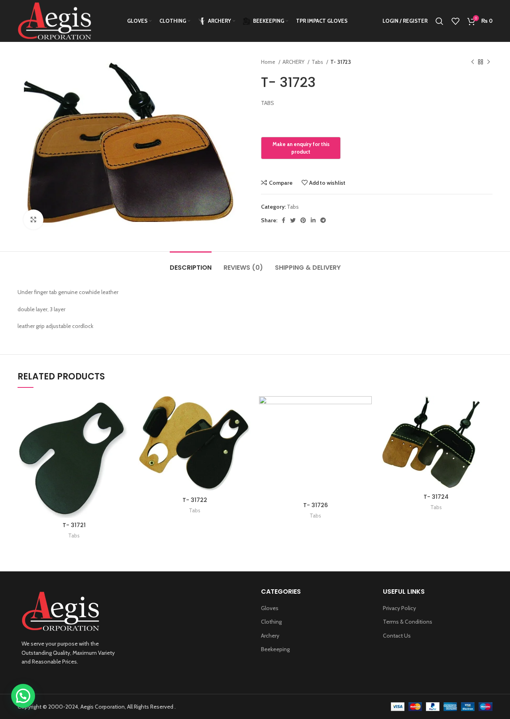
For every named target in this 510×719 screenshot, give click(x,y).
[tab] (191, 263)
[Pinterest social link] (303, 220)
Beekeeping (275, 649)
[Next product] (488, 62)
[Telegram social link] (323, 220)
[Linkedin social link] (313, 220)
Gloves (270, 608)
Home (269, 62)
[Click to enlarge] (33, 219)
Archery (270, 635)
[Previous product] (473, 62)
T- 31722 (194, 500)
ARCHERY (294, 62)
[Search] (439, 21)
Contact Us (397, 635)
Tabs (318, 62)
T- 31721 (74, 525)
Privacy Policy (399, 608)
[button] (23, 696)
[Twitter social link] (293, 220)
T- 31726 (315, 505)
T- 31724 (436, 497)
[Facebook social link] (283, 220)
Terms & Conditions (407, 621)
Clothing (271, 621)
